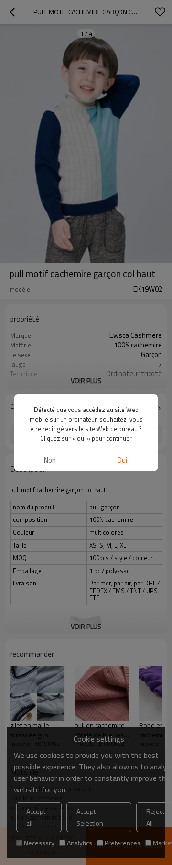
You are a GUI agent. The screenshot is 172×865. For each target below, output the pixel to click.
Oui (122, 459)
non (50, 459)
